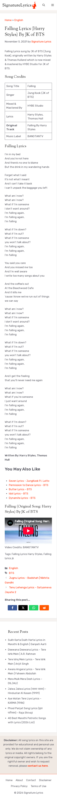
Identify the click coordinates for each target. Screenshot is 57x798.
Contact (31, 780)
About (19, 780)
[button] (43, 5)
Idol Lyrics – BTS (18, 493)
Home (8, 20)
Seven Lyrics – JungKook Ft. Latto (29, 480)
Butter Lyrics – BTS (20, 489)
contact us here (38, 765)
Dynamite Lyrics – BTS (22, 497)
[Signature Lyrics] (19, 5)
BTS (11, 573)
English (18, 20)
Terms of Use (38, 786)
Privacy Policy (19, 786)
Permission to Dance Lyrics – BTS (28, 485)
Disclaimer (45, 780)
